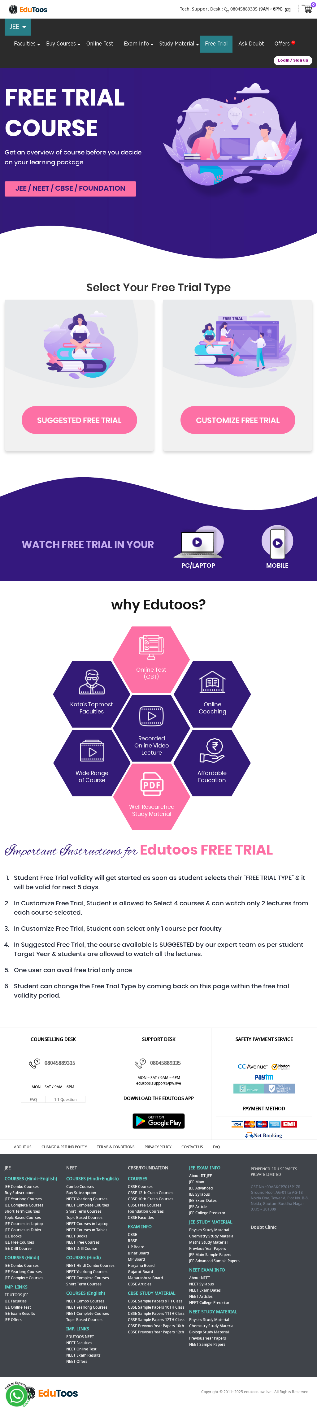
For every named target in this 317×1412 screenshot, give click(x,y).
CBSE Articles (139, 1284)
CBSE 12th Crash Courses (150, 1193)
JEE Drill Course (18, 1248)
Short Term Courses (22, 1211)
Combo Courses (80, 1186)
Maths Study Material (208, 1242)
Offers (282, 44)
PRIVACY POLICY (158, 1147)
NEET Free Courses (83, 1242)
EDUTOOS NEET (80, 1337)
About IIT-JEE (200, 1176)
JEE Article (198, 1207)
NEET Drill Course (81, 1248)
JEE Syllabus (199, 1194)
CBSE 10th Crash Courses (150, 1199)
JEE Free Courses (19, 1242)
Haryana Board (141, 1265)
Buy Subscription (20, 1193)
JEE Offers (13, 1320)
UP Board (136, 1247)
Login (283, 60)
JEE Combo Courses (22, 1186)
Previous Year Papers (207, 1248)
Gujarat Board (140, 1272)
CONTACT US (192, 1147)
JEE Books (13, 1236)
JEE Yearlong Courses (23, 1199)
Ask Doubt (251, 44)
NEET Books (76, 1236)
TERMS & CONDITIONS (115, 1147)
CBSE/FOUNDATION (148, 1168)
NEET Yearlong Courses (86, 1199)
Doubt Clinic (263, 1227)
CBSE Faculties (141, 1217)
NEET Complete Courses (87, 1205)
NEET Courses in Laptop (87, 1224)
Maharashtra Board (145, 1278)
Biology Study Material (209, 1332)
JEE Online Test (18, 1307)
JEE (8, 1168)
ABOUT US (22, 1147)
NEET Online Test (81, 1349)
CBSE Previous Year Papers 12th (156, 1332)
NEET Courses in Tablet (86, 1230)
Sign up (300, 60)
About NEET (199, 1278)
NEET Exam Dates (205, 1290)
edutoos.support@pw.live (158, 1083)
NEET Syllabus (201, 1284)
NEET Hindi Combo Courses (90, 1265)
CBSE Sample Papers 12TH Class (156, 1320)
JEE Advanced (201, 1188)
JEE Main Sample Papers (210, 1255)
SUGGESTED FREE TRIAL (79, 421)
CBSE (132, 1234)
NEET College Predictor (209, 1303)
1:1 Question (65, 1099)
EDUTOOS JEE (16, 1295)
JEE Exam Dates (203, 1200)
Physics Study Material (209, 1230)
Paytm (264, 1078)
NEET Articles (201, 1296)
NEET (71, 1168)
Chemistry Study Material (211, 1236)
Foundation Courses (146, 1211)
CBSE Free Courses (144, 1205)
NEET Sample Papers (207, 1344)
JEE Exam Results (20, 1313)
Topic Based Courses (23, 1217)
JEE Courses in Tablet (23, 1230)
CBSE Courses (140, 1186)
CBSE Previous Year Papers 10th (156, 1326)
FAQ (33, 1099)
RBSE (132, 1241)
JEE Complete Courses (24, 1205)
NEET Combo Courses (85, 1301)
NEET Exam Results (83, 1355)
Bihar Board (138, 1253)
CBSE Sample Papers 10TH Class (156, 1307)
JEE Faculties (16, 1301)
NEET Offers (76, 1361)
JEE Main (196, 1182)
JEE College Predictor (207, 1213)
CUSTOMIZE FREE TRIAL (238, 421)
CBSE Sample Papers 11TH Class (156, 1313)
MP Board (136, 1259)
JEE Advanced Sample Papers (214, 1261)
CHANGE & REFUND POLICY (64, 1147)
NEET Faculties (79, 1343)
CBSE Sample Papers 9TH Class (155, 1301)
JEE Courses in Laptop (24, 1224)
